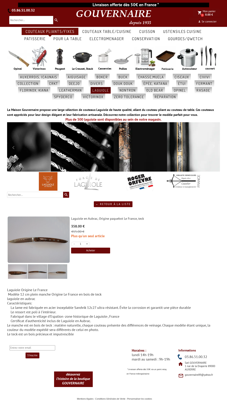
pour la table (67, 38)
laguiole (100, 90)
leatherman (70, 90)
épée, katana (155, 83)
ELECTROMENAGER (107, 38)
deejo (74, 83)
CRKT (53, 83)
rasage (203, 90)
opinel (180, 90)
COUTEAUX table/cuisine (106, 31)
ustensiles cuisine (182, 31)
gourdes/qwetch (185, 38)
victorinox (93, 96)
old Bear (154, 90)
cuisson (147, 31)
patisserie (35, 38)
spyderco (63, 96)
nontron (128, 90)
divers (96, 83)
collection (28, 83)
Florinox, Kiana (34, 90)
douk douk (123, 83)
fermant (204, 83)
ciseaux (182, 77)
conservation (146, 38)
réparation (165, 96)
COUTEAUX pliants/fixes (50, 31)
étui (182, 83)
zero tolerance (129, 96)
